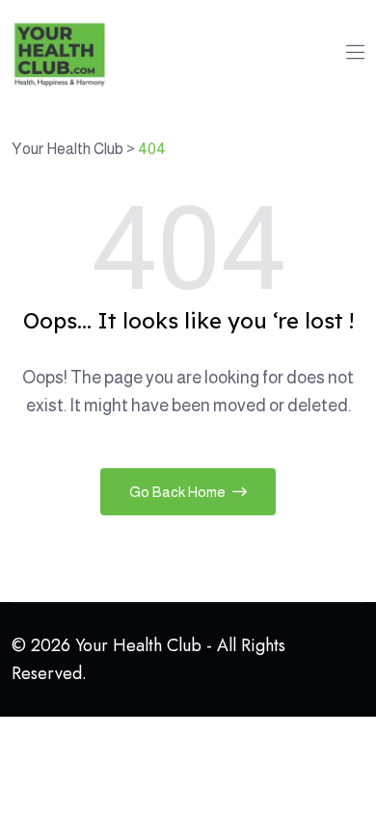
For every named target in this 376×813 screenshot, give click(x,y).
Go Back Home (178, 492)
